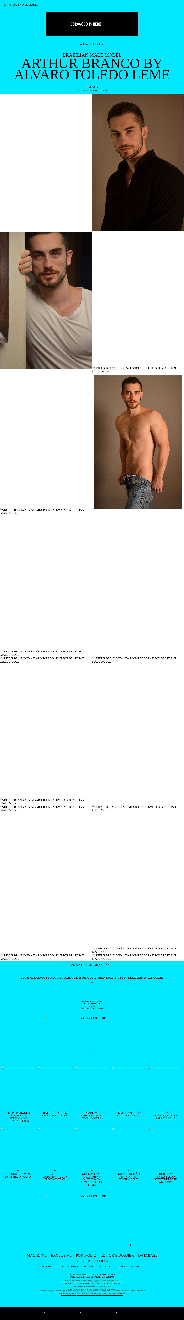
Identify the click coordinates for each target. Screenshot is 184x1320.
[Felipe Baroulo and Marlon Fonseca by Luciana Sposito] (18, 1087)
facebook (105, 1266)
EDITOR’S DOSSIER (117, 1255)
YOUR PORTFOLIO (92, 1261)
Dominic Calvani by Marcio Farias (18, 1175)
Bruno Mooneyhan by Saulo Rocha (165, 1115)
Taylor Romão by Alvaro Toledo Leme (129, 1177)
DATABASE (147, 1255)
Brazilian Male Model (21, 4)
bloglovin (121, 1266)
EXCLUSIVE (61, 1255)
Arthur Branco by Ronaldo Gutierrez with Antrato (166, 1178)
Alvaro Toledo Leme (92, 1008)
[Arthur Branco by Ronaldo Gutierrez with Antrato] (165, 1148)
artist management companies (92, 90)
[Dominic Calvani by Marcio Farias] (18, 1148)
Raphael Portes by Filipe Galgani (55, 1114)
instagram (44, 1266)
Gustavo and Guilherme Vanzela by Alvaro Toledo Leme (91, 1179)
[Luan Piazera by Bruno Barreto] (128, 1087)
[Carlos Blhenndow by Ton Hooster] (92, 1087)
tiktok (59, 1266)
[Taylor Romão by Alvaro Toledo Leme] (128, 1148)
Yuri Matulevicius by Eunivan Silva (55, 1177)
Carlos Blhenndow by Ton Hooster (91, 1115)
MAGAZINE (37, 1255)
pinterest (89, 1266)
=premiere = (92, 1006)
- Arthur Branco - (92, 1001)
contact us (139, 1266)
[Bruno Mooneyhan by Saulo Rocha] (165, 1087)
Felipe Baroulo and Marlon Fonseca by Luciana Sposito (18, 1116)
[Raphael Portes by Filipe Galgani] (55, 1087)
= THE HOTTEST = (92, 1004)
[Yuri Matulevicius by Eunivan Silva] (55, 1148)
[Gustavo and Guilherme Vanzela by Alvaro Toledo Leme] (92, 1148)
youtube (73, 1266)
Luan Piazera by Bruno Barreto (128, 1114)
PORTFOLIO (86, 1255)
